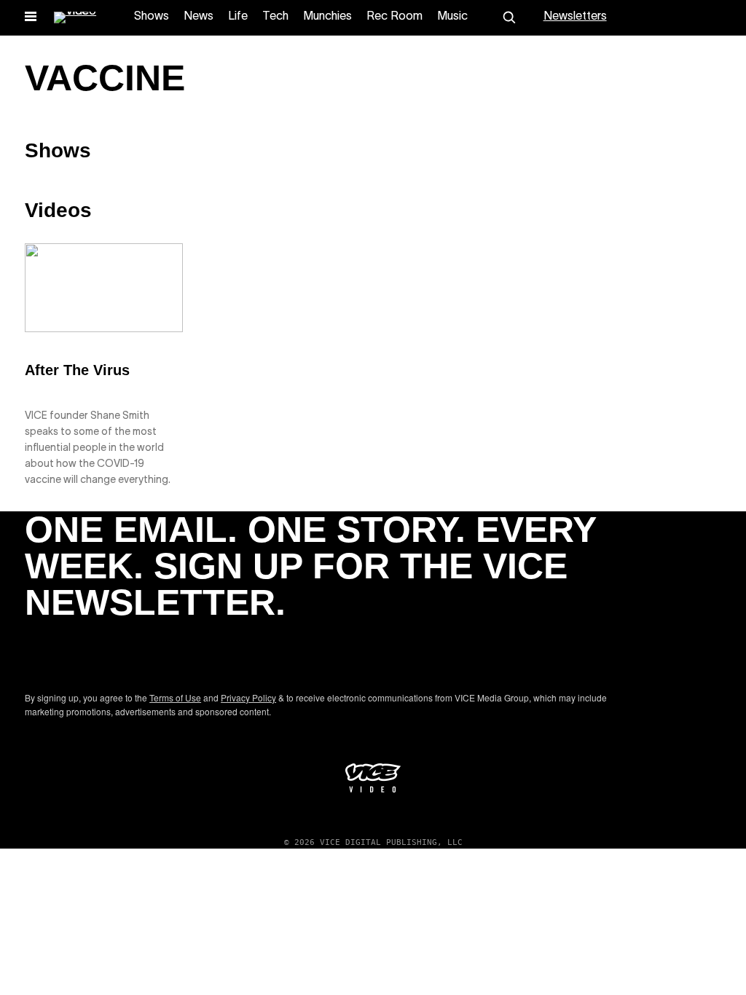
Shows (151, 17)
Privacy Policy (248, 697)
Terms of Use (175, 697)
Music (452, 17)
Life (238, 17)
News (198, 17)
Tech (275, 17)
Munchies (327, 17)
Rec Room (394, 17)
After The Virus (77, 370)
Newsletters (575, 17)
